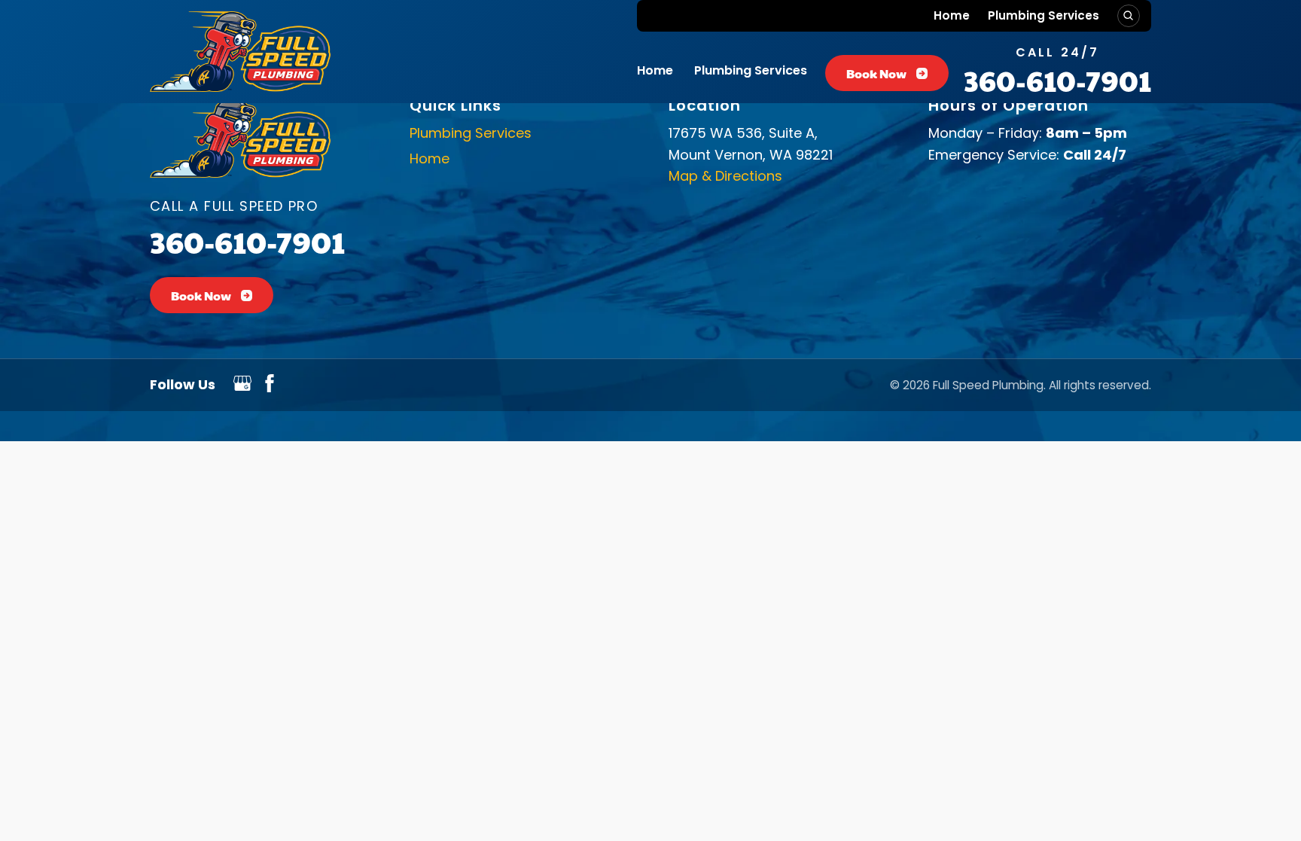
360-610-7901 (1057, 80)
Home (952, 15)
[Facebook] (270, 387)
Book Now (876, 73)
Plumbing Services (1043, 15)
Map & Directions (725, 175)
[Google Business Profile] (242, 387)
